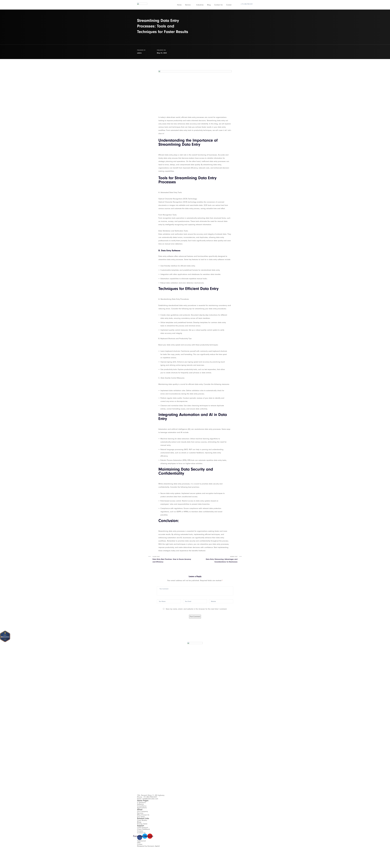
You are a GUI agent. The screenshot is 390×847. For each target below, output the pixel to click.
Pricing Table (142, 824)
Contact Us (218, 5)
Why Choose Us (143, 815)
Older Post (172, 559)
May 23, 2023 (162, 53)
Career (229, 5)
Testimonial (141, 841)
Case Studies (142, 820)
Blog (209, 5)
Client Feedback (143, 829)
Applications (142, 808)
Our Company (142, 811)
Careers (140, 831)
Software (140, 804)
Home (179, 5)
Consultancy (141, 806)
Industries (200, 5)
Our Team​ (141, 817)
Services (140, 813)
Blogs (139, 822)
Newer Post (221, 559)
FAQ (138, 843)
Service (188, 5)
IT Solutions (141, 802)
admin (139, 53)
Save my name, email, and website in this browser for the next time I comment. (196, 609)
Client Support (142, 828)
